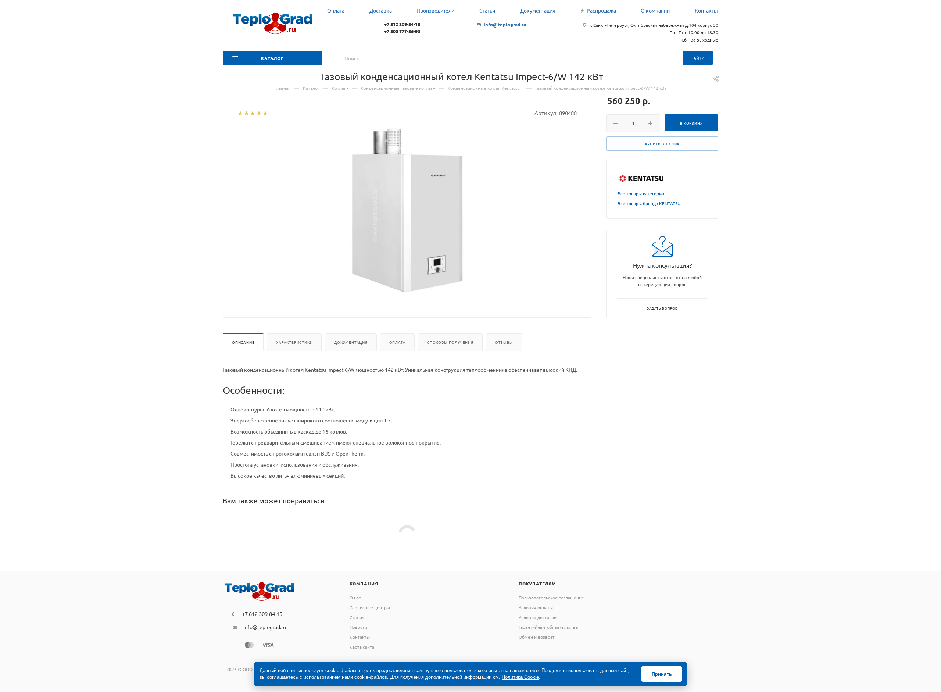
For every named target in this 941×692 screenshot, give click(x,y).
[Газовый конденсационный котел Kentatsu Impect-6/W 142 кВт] (407, 211)
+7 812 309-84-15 (402, 24)
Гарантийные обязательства (548, 627)
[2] (246, 114)
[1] (240, 114)
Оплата (397, 342)
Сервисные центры (370, 607)
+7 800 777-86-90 (402, 31)
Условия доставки (538, 617)
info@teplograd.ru (505, 24)
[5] (265, 114)
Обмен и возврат (537, 637)
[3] (252, 114)
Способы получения (450, 342)
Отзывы (504, 342)
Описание (243, 342)
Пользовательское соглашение (551, 597)
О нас (355, 597)
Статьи (357, 617)
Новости (358, 627)
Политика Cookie (520, 677)
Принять (662, 674)
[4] (258, 114)
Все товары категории (641, 193)
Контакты (360, 637)
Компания (364, 583)
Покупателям (537, 583)
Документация (351, 342)
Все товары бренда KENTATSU (649, 203)
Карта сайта (362, 647)
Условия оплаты (536, 607)
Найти (698, 58)
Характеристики (294, 342)
